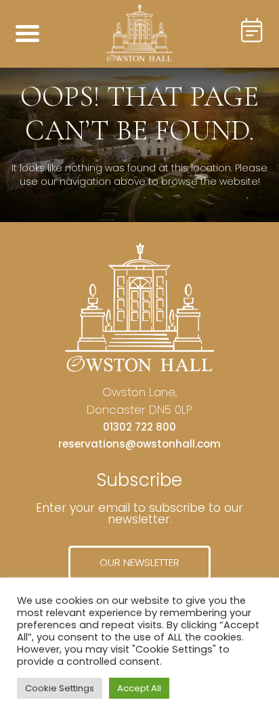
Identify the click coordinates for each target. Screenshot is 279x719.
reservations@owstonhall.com (139, 444)
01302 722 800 (139, 427)
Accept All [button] (139, 688)
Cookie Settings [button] (59, 688)
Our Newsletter (139, 562)
